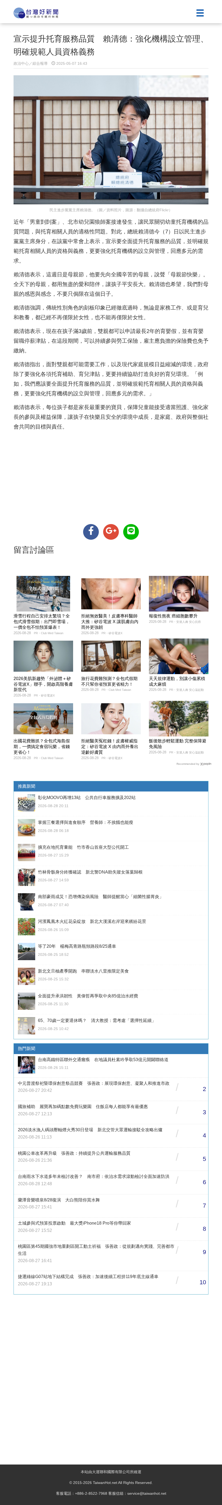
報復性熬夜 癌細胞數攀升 (173, 616)
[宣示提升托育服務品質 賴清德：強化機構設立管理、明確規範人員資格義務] (91, 532)
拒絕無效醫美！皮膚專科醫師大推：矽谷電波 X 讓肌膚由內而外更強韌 (109, 622)
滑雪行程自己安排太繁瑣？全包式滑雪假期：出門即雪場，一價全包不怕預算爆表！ (42, 622)
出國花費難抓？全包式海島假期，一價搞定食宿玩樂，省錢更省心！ (42, 747)
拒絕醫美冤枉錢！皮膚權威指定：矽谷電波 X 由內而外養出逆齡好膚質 (109, 747)
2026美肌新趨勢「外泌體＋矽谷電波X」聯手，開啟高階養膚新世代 (43, 684)
